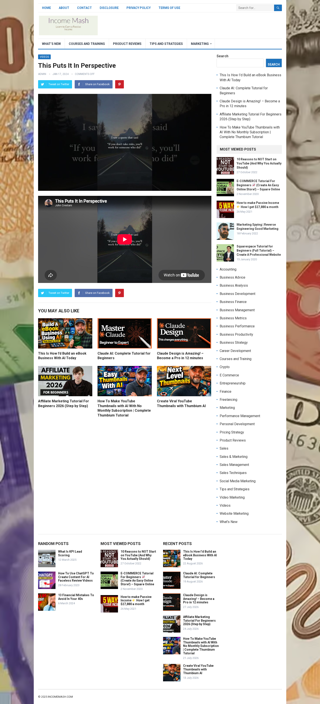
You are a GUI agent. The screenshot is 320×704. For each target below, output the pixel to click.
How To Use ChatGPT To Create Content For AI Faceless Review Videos (76, 577)
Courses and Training (87, 44)
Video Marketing (232, 497)
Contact (84, 8)
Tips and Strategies (166, 44)
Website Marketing (234, 513)
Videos (44, 56)
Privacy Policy (138, 8)
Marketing (200, 44)
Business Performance (237, 326)
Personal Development (237, 424)
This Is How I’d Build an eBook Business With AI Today (200, 555)
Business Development (237, 294)
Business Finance (233, 302)
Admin (42, 74)
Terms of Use (169, 8)
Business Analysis (234, 285)
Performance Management (240, 416)
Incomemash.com (60, 696)
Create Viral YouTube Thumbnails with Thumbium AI (198, 669)
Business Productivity (236, 334)
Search (222, 56)
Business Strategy (234, 342)
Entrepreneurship (233, 383)
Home (46, 8)
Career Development (235, 351)
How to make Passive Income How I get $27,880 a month (136, 600)
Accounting (228, 269)
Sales (224, 448)
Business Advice (232, 277)
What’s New (51, 44)
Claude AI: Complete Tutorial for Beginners (199, 575)
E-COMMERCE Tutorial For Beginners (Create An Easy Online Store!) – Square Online (258, 185)
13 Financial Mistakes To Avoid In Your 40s (76, 597)
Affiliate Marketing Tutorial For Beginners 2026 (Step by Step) (199, 620)
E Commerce (229, 375)
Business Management (237, 310)
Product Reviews (127, 44)
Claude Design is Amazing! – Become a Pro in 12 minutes (198, 598)
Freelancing (228, 400)
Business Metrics (233, 318)
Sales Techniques (233, 473)
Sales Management (234, 465)
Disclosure (109, 8)
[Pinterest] (119, 84)
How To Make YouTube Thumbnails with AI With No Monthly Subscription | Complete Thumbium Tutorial (250, 132)
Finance (225, 391)
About (64, 8)
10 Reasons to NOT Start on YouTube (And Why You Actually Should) (259, 163)
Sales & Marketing (234, 457)
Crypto (225, 367)
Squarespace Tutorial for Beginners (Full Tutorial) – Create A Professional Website (259, 250)
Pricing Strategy (232, 432)
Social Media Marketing (238, 481)
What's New (228, 522)
